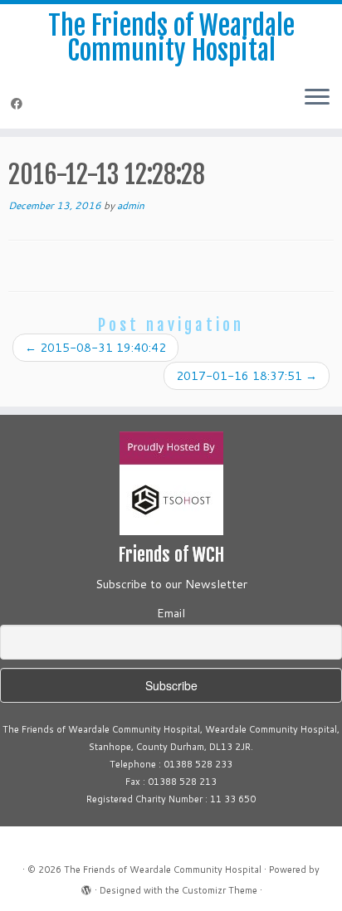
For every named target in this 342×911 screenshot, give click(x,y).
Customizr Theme (219, 890)
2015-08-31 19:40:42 (95, 347)
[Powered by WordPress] (86, 887)
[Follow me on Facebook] (19, 103)
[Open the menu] (317, 98)
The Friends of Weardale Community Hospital (171, 38)
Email (171, 613)
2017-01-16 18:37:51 (246, 376)
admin (130, 205)
